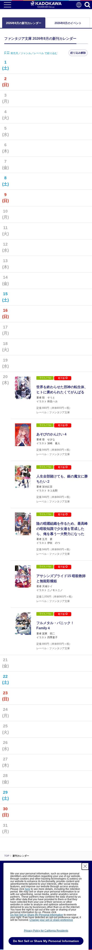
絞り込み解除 (78, 52)
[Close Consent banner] (85, 866)
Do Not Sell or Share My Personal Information (36, 915)
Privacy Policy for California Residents (46, 930)
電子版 (61, 378)
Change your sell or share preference (51, 920)
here (27, 889)
